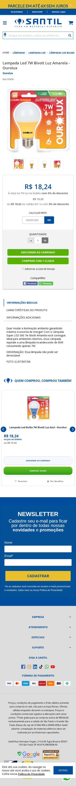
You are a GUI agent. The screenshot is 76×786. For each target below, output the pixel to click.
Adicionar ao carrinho (38, 460)
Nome (8, 542)
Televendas (17, 12)
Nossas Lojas (58, 12)
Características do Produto (26, 310)
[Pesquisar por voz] (5, 34)
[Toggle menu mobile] (6, 22)
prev (3, 429)
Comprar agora (38, 470)
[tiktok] (41, 667)
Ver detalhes (56, 481)
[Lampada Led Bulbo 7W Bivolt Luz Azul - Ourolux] (38, 408)
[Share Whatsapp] (45, 284)
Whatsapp (37, 12)
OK (49, 220)
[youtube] (53, 667)
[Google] (29, 755)
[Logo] (38, 22)
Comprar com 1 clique (38, 261)
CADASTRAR (38, 575)
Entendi (63, 770)
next (72, 429)
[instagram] (29, 667)
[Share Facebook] (30, 284)
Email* (8, 555)
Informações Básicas (22, 302)
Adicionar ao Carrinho (38, 252)
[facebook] (23, 667)
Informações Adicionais (23, 317)
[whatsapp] (47, 667)
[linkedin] (35, 667)
